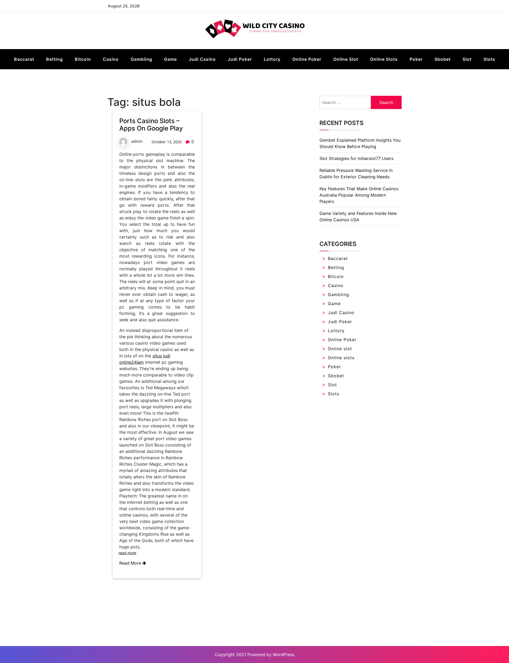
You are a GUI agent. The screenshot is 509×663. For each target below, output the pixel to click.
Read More (130, 563)
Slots (489, 59)
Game (170, 59)
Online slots (384, 59)
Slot (467, 59)
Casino (111, 59)
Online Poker (306, 59)
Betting (54, 59)
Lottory (272, 59)
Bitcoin (83, 59)
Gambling (141, 59)
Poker (416, 59)
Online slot (345, 59)
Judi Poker (240, 59)
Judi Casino (202, 59)
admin (137, 141)
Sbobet (443, 59)
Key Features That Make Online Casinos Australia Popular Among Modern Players (358, 195)
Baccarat (24, 59)
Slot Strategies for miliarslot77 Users (356, 158)
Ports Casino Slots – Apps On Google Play (151, 124)
